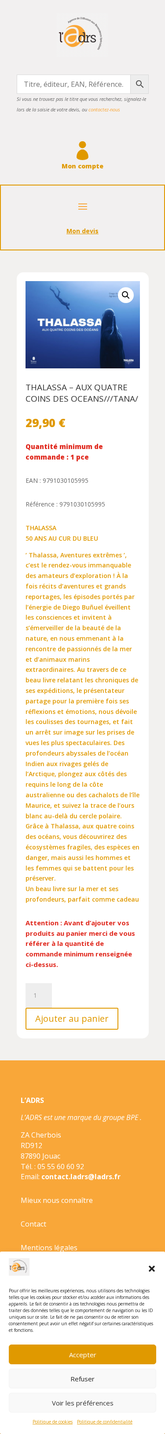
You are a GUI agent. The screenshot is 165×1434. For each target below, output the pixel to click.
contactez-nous (104, 109)
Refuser (82, 1378)
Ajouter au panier (72, 1018)
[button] (151, 1268)
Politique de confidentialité (104, 1422)
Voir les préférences (83, 1402)
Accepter (82, 1354)
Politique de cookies (53, 1422)
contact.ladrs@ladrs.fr (81, 1176)
